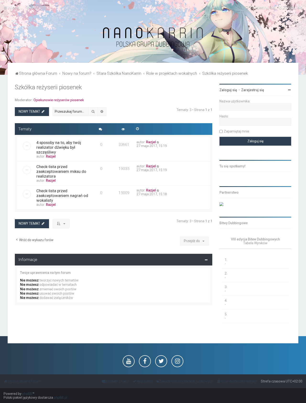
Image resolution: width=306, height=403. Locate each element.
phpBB (27, 394)
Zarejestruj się (252, 90)
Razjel (51, 156)
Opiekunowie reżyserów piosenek (58, 100)
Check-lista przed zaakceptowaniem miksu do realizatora (61, 171)
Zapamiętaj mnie (236, 131)
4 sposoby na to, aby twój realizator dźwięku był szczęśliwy (58, 147)
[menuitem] (32, 7)
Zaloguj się (228, 90)
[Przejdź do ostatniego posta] (158, 142)
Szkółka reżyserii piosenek (48, 87)
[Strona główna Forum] (153, 37)
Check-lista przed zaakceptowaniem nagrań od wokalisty (62, 195)
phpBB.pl (60, 397)
